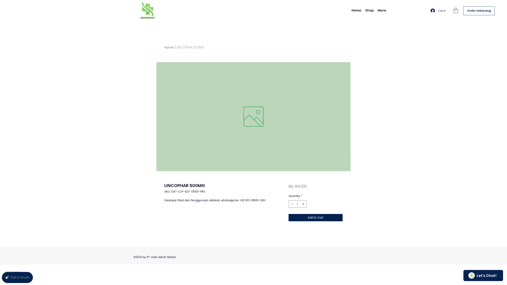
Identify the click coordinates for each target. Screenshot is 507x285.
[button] (455, 10)
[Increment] (303, 203)
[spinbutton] (297, 203)
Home (169, 47)
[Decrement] (291, 203)
